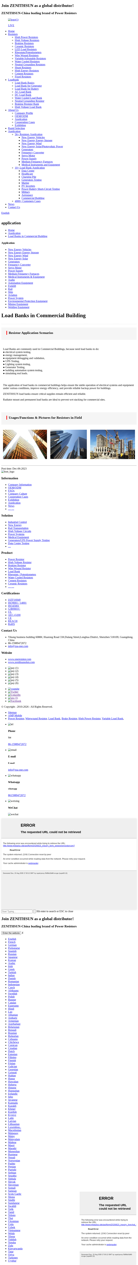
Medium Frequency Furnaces (37, 161)
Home (11, 31)
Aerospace (27, 195)
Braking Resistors (24, 43)
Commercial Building (33, 198)
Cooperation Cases (25, 122)
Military (26, 192)
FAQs (11, 490)
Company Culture (17, 493)
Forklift (12, 286)
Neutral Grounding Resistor (29, 101)
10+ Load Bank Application (30, 167)
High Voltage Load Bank (28, 107)
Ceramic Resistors (24, 46)
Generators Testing (32, 179)
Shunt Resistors (23, 67)
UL (10, 611)
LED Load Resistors (26, 49)
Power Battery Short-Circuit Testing (41, 189)
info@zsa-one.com (18, 646)
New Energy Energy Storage (37, 140)
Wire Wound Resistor (19, 568)
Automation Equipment (20, 282)
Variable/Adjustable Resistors (30, 58)
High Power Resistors (26, 37)
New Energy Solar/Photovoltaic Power (42, 146)
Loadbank (13, 79)
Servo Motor (28, 155)
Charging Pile (29, 176)
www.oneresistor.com (19, 659)
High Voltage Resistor (19, 562)
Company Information (20, 484)
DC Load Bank (23, 94)
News (11, 204)
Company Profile (24, 113)
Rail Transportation (18, 528)
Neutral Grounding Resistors (30, 64)
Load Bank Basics (24, 82)
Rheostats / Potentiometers (22, 574)
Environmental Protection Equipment (27, 301)
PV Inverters (28, 185)
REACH (13, 621)
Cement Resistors (24, 73)
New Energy (15, 525)
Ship (10, 292)
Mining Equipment (18, 304)
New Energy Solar (18, 258)
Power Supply (29, 158)
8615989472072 (17, 795)
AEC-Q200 (14, 615)
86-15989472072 (17, 744)
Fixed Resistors (23, 76)
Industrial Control (17, 522)
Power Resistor (16, 559)
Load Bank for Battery (27, 88)
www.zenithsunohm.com (21, 662)
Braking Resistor (17, 565)
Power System (15, 298)
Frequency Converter (33, 152)
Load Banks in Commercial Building (27, 236)
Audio (11, 279)
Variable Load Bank (112, 718)
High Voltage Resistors (27, 40)
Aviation (12, 295)
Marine (25, 182)
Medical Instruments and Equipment (41, 164)
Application (21, 119)
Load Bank (14, 571)
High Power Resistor (89, 718)
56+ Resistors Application (28, 134)
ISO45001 (13, 605)
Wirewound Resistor (36, 718)
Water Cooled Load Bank (28, 97)
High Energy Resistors (27, 70)
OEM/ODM (21, 116)
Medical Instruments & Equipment (26, 276)
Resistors (13, 34)
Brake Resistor (69, 718)
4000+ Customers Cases (28, 201)
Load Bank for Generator (28, 85)
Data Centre (28, 170)
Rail (10, 289)
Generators (27, 149)
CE (10, 618)
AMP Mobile (15, 715)
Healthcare (27, 173)
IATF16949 (14, 599)
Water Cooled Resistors (27, 61)
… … (11, 508)
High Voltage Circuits (19, 531)
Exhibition (20, 125)
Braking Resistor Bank (27, 104)
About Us (13, 110)
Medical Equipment (18, 537)
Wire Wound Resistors (27, 55)
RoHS (11, 624)
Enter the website (11, 933)
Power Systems (16, 534)
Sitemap (12, 712)
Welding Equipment (18, 307)
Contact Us (14, 207)
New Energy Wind (32, 143)
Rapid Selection (16, 128)
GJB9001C (14, 608)
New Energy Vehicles (33, 137)
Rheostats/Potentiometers (28, 52)
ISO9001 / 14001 (17, 602)
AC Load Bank (23, 91)
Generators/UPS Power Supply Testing (29, 540)
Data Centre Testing (18, 543)
